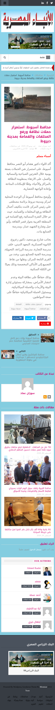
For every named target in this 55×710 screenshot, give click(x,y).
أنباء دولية (30, 700)
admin (38, 581)
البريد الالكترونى (19, 149)
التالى (22, 351)
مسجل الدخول (35, 549)
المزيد (33, 704)
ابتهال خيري (34, 622)
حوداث (33, 696)
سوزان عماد (42, 146)
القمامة (19, 304)
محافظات (13, 146)
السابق (32, 335)
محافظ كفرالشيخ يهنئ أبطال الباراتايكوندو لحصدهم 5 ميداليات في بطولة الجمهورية (32, 357)
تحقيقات (49, 700)
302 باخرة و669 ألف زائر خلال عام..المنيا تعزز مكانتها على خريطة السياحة (28, 531)
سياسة (40, 700)
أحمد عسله (35, 595)
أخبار (41, 696)
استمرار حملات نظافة (34, 304)
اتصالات (49, 704)
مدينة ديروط (16, 308)
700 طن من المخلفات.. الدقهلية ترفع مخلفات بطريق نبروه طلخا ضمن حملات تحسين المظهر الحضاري (27, 448)
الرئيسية (49, 696)
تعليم (41, 704)
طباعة (31, 149)
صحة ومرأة (18, 700)
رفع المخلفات (44, 308)
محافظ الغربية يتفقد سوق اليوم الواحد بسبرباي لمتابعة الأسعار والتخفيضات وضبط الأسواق (30, 489)
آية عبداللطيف (33, 608)
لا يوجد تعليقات (45, 149)
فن (8, 696)
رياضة (15, 696)
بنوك (9, 700)
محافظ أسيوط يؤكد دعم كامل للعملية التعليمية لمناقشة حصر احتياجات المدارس (24, 341)
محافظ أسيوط (29, 308)
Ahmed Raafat (34, 568)
